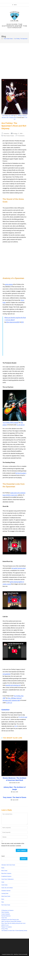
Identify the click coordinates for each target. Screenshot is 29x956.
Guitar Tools (4, 917)
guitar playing (9, 284)
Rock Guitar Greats (9, 135)
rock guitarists (6, 674)
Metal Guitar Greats (5, 896)
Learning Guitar (4, 893)
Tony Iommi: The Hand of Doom (14, 797)
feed (16, 726)
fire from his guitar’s (21, 473)
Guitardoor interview (5, 890)
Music (2, 899)
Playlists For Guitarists (6, 927)
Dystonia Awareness (6, 915)
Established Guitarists (6, 876)
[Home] (2, 38)
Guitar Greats (4, 884)
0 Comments (21, 135)
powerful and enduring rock (13, 685)
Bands (2, 867)
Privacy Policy (4, 928)
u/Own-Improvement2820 (13, 322)
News (2, 902)
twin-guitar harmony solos (19, 568)
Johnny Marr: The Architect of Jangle (14, 788)
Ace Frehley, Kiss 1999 (8, 115)
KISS (22, 322)
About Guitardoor (5, 912)
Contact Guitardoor (5, 914)
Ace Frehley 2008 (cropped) (10, 422)
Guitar (2, 882)
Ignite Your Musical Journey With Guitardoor (11, 921)
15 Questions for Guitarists (7, 910)
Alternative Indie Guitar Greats (8, 864)
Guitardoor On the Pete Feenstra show (10, 919)
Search (3, 856)
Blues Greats (4, 870)
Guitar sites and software (7, 887)
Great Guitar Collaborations (7, 879)
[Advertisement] (14, 63)
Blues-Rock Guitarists (6, 873)
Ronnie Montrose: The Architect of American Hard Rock (14, 779)
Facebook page (23, 717)
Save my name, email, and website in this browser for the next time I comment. (12, 844)
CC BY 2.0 (9, 702)
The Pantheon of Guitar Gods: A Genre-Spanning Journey (14, 930)
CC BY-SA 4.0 (21, 424)
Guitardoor (6, 133)
